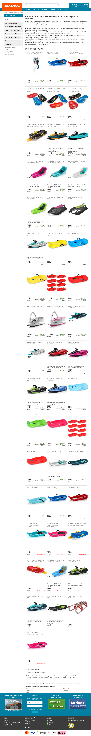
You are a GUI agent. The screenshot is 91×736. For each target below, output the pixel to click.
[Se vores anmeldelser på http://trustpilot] (56, 704)
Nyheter (6, 726)
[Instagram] (29, 727)
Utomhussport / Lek (11, 34)
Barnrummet (45, 9)
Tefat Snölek (9, 51)
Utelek (59, 9)
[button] (71, 725)
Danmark (50, 722)
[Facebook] (26, 727)
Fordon (53, 9)
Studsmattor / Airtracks (13, 27)
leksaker (28, 9)
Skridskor (7, 53)
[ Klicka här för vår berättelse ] (13, 710)
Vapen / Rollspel (10, 41)
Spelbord (66, 9)
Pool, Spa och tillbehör (12, 30)
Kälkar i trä (8, 49)
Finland (50, 724)
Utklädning (36, 9)
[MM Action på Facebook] (77, 704)
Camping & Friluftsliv (12, 37)
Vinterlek (8, 45)
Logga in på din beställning (12, 722)
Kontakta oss (8, 724)
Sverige (50, 720)
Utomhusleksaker (11, 23)
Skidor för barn (9, 55)
